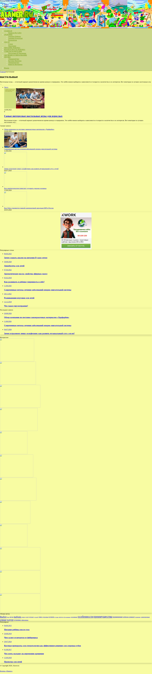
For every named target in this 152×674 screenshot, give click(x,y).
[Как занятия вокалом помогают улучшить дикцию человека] (15, 186)
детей (27, 617)
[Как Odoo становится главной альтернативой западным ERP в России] (15, 206)
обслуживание (66, 617)
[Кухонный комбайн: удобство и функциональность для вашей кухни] (15, 523)
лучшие (57, 617)
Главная (3, 72)
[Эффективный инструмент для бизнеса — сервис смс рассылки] (18, 500)
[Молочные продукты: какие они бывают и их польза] (13, 453)
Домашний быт (13, 59)
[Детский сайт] (17, 20)
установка (17, 620)
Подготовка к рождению (17, 53)
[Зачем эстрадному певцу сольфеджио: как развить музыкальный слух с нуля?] (15, 167)
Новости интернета (15, 64)
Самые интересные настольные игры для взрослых (33, 116)
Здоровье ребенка (14, 36)
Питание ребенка (12, 48)
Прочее (7, 57)
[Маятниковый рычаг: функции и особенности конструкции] (20, 569)
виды (11, 617)
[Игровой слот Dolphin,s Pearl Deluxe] (13, 546)
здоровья (45, 617)
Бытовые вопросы (14, 61)
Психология (12, 40)
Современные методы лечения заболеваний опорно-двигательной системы (30, 149)
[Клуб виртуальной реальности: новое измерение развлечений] (16, 477)
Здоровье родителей (15, 38)
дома (40, 617)
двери (23, 617)
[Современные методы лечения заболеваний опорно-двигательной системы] (15, 147)
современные (145, 617)
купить (51, 617)
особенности (85, 616)
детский (36, 617)
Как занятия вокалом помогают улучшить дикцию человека (25, 188)
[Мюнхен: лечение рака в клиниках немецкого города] (19, 430)
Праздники (12, 46)
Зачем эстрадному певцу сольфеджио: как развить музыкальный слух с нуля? (31, 169)
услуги (10, 619)
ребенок (126, 617)
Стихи (10, 44)
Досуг (7, 42)
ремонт (132, 617)
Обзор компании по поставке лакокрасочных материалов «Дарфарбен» (29, 129)
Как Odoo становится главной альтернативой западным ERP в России (29, 208)
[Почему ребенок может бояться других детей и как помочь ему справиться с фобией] (20, 612)
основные (74, 617)
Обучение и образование (15, 55)
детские (31, 617)
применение (118, 617)
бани (8, 617)
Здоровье (8, 35)
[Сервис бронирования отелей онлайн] (17, 361)
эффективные (24, 620)
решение (137, 617)
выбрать (17, 617)
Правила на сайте (14, 33)
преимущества (102, 616)
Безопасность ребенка (14, 49)
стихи (3, 619)
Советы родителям (13, 51)
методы (61, 617)
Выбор (3, 616)
